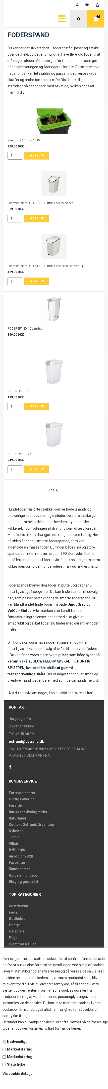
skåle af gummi (60, 668)
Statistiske (16, 1064)
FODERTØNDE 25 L (21, 454)
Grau (82, 604)
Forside (15, 805)
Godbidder (18, 919)
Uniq (72, 604)
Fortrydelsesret (22, 793)
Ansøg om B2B (21, 856)
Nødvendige (17, 1042)
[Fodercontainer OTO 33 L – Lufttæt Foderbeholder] (54, 184)
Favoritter (17, 863)
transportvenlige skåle (26, 674)
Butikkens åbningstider (28, 812)
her (10, 598)
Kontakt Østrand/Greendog (31, 825)
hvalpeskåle (36, 668)
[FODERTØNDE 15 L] (54, 372)
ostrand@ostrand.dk (26, 742)
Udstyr (14, 925)
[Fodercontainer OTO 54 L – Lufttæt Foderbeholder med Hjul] (54, 246)
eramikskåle (20, 661)
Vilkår (14, 844)
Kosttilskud (18, 906)
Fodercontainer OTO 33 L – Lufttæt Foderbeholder (40, 203)
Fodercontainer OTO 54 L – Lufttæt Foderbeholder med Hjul (46, 266)
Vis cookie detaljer (18, 1074)
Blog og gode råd (23, 882)
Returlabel (17, 818)
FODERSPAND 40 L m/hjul (25, 328)
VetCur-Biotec (19, 611)
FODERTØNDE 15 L (21, 391)
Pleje (13, 938)
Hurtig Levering (22, 799)
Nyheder (16, 831)
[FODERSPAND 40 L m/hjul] (54, 309)
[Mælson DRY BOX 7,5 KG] (54, 121)
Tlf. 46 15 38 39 (21, 734)
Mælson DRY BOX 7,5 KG (24, 140)
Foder (14, 912)
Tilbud (14, 837)
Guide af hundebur (24, 875)
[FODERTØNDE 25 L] (54, 434)
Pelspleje (16, 931)
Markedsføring (19, 1049)
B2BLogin (17, 850)
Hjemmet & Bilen (22, 944)
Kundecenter (19, 869)
